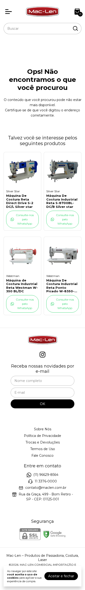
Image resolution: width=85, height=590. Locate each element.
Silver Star (13, 191)
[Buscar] (75, 28)
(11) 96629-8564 (45, 475)
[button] (22, 219)
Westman (12, 276)
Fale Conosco (42, 455)
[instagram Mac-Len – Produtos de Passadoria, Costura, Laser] (42, 354)
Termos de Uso (42, 449)
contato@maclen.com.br (45, 487)
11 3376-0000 (46, 481)
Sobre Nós (42, 429)
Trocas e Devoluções (43, 442)
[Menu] (9, 11)
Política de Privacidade (42, 436)
